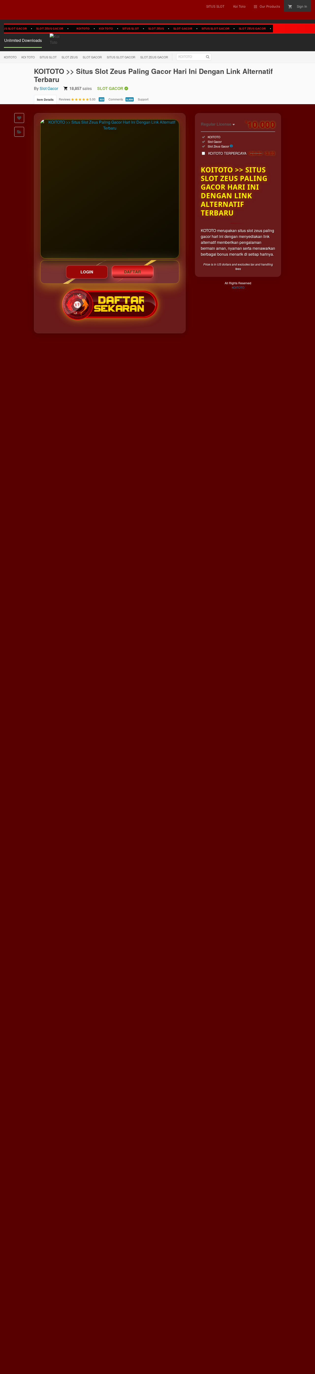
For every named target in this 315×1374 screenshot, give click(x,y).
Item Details (45, 99)
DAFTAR (132, 272)
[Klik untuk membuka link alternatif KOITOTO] (109, 189)
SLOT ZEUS (141, 28)
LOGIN (87, 272)
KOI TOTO (91, 28)
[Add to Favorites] (19, 118)
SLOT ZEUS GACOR (35, 28)
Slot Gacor (49, 88)
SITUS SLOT (116, 28)
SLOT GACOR (168, 28)
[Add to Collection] (19, 132)
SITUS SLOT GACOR (201, 28)
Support (143, 99)
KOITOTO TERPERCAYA (241, 153)
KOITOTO (68, 28)
